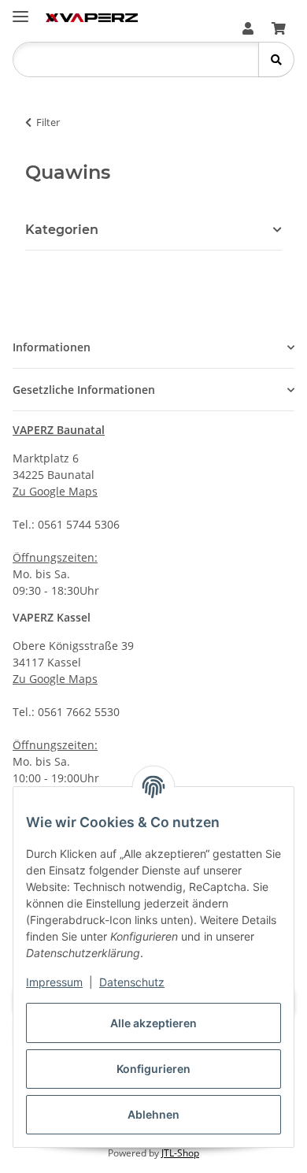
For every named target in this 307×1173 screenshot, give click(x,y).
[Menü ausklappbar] (20, 10)
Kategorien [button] (61, 229)
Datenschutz (132, 982)
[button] (248, 28)
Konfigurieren (153, 1068)
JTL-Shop (180, 1153)
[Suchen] (276, 59)
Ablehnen (153, 1114)
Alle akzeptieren (153, 1023)
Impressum (54, 982)
